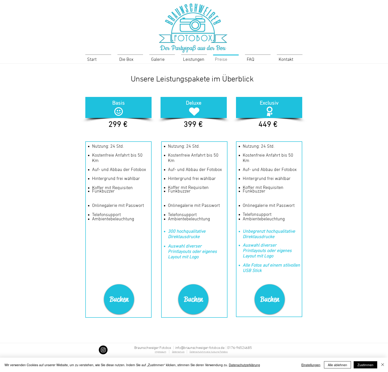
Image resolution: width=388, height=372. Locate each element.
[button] (118, 103)
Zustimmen (365, 365)
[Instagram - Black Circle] (103, 350)
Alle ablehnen (337, 365)
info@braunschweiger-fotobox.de (199, 348)
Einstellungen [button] (310, 365)
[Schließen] (382, 364)
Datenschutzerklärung (244, 365)
